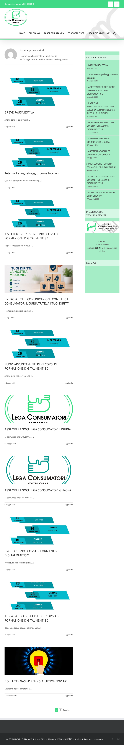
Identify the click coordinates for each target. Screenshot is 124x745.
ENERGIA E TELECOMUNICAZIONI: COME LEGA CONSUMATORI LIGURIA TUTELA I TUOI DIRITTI (37, 301)
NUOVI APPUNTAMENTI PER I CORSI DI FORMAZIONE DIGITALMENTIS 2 (31, 366)
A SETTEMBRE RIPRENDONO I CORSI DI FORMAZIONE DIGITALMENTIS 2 (32, 236)
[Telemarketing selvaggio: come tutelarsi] (39, 153)
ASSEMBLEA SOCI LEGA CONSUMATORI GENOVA (38, 490)
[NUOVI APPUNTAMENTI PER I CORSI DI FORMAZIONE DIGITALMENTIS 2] (39, 344)
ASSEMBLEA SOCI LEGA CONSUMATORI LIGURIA (38, 429)
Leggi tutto (69, 127)
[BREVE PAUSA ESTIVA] (39, 92)
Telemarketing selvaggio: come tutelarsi (32, 173)
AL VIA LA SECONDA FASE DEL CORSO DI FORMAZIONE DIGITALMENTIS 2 (32, 618)
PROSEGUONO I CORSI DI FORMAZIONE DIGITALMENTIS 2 (32, 553)
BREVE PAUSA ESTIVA (19, 112)
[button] (114, 32)
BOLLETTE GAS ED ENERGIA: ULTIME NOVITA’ (36, 681)
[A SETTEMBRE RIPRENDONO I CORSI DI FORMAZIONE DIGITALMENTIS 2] (39, 214)
